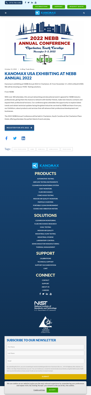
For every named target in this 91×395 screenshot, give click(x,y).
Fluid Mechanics (45, 192)
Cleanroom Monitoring (45, 220)
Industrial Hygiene (45, 237)
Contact (45, 280)
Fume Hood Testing (46, 195)
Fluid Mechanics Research (45, 224)
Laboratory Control (45, 240)
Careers (45, 290)
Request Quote (77, 6)
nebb (32, 149)
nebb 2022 (41, 149)
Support (59, 6)
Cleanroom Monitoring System (45, 185)
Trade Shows (30, 69)
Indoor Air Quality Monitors (45, 199)
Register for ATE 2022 (18, 128)
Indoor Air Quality (45, 230)
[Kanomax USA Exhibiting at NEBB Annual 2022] (44, 43)
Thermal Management (45, 247)
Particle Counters (45, 202)
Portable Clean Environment (45, 205)
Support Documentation (45, 265)
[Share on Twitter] (15, 139)
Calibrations (41, 6)
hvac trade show (20, 149)
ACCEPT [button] (52, 390)
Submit (45, 376)
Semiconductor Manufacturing (45, 244)
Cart (45, 268)
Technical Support (45, 262)
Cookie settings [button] (39, 390)
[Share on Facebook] (6, 139)
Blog (23, 69)
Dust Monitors (45, 189)
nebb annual (53, 149)
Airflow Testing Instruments (45, 182)
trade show (66, 149)
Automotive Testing (45, 179)
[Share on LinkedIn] (23, 139)
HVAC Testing (45, 227)
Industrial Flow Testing (45, 234)
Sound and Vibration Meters (45, 209)
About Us (45, 287)
